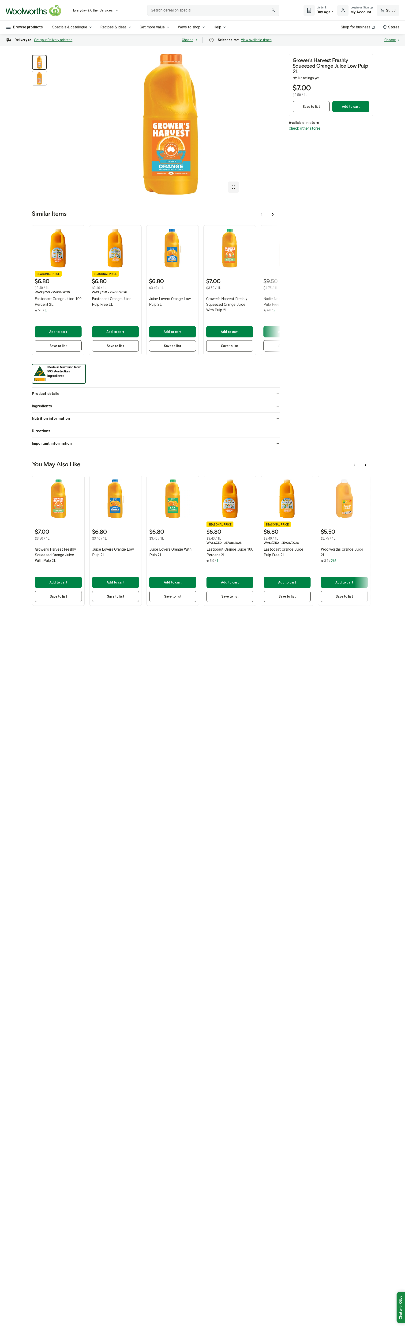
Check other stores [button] (305, 128)
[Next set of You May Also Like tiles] (365, 465)
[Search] (273, 10)
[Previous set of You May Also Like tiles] (354, 465)
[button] (39, 62)
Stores (393, 27)
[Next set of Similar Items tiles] (273, 214)
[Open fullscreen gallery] (233, 187)
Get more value (152, 27)
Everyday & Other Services (93, 10)
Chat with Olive (401, 1307)
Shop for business (355, 27)
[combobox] (213, 10)
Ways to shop (189, 27)
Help (217, 27)
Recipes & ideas (113, 27)
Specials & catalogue (69, 27)
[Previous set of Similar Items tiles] (261, 214)
